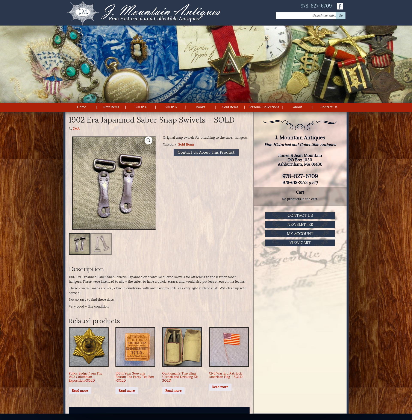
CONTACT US (300, 215)
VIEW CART (300, 242)
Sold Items (230, 107)
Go (341, 15)
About (297, 107)
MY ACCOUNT (300, 233)
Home (81, 107)
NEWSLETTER (300, 224)
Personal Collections (263, 107)
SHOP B (171, 107)
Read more (80, 391)
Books (200, 107)
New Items (111, 107)
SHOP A (141, 107)
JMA (76, 129)
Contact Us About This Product (206, 152)
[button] (148, 140)
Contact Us (329, 107)
